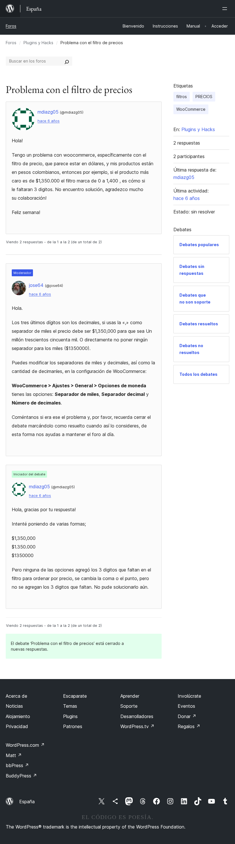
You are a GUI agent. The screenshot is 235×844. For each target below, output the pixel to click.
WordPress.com (25, 745)
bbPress (17, 765)
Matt (14, 755)
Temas (70, 706)
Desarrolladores (136, 716)
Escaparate (75, 696)
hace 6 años (49, 121)
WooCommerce (190, 109)
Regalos (189, 726)
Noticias (14, 706)
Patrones (72, 726)
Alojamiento (18, 716)
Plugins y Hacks (38, 42)
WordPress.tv (137, 726)
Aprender (129, 696)
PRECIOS (203, 96)
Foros (11, 26)
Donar (187, 716)
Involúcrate (189, 696)
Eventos (186, 706)
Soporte (129, 706)
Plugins (70, 716)
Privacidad (17, 726)
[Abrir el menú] (226, 8)
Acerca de (16, 696)
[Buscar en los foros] (66, 61)
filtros (181, 96)
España (27, 801)
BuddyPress (21, 776)
